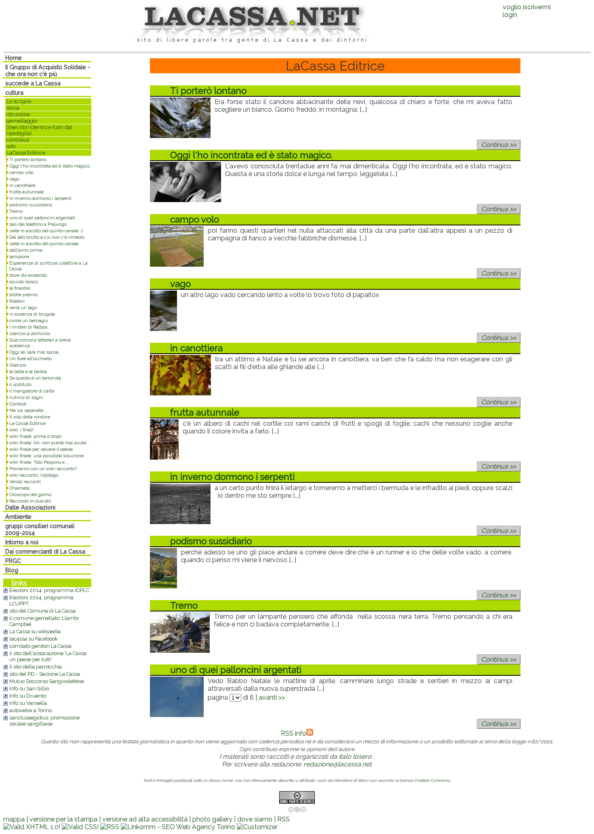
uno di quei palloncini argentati (42, 218)
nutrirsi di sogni (26, 397)
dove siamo (254, 819)
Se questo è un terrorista (35, 378)
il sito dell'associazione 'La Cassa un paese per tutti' (47, 656)
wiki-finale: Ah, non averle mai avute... (49, 443)
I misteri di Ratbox (28, 327)
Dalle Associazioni (30, 507)
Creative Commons (432, 780)
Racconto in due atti (30, 501)
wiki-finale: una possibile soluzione (46, 455)
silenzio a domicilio (29, 333)
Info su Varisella (28, 703)
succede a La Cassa (33, 83)
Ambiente (18, 516)
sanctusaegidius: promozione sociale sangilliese (44, 721)
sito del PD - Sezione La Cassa (44, 674)
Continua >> (498, 145)
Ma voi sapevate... (28, 410)
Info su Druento (27, 696)
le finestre (19, 288)
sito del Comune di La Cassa (42, 611)
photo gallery (212, 819)
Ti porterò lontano (27, 159)
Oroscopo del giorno (30, 494)
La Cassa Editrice (27, 423)
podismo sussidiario (30, 205)
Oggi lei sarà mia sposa (34, 352)
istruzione (18, 114)
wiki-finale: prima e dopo (35, 436)
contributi (17, 140)
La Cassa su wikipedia (35, 631)
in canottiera (22, 185)
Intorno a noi (21, 542)
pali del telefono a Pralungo (38, 224)
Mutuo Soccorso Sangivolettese (46, 681)
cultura (14, 92)
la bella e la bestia (28, 371)
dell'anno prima (25, 250)
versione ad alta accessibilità (144, 819)
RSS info (293, 733)
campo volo (21, 172)
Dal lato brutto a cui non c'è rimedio (46, 237)
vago (14, 179)
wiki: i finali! (21, 430)
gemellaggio (21, 121)
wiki (11, 146)
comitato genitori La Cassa (40, 646)
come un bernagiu (28, 320)
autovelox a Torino (30, 710)
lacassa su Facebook (33, 639)
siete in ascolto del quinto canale (43, 243)
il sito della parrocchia (35, 667)
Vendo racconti (25, 481)
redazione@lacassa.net (337, 764)
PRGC (13, 560)
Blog (11, 570)
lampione (19, 256)
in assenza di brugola (32, 314)
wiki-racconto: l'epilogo (33, 475)
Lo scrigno (18, 101)
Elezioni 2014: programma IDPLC (49, 590)
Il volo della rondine (29, 417)
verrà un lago (23, 307)
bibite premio (23, 294)
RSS (283, 819)
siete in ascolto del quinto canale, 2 (46, 230)
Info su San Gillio (29, 688)
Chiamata (19, 488)
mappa (14, 819)
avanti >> (272, 697)
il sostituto (20, 384)
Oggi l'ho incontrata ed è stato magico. (50, 166)
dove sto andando (28, 275)
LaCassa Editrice (25, 153)
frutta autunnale (26, 192)
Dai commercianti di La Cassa (45, 551)
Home (13, 57)
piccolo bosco (23, 281)
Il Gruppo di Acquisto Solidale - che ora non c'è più (47, 70)
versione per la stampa (63, 819)
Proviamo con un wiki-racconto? (43, 468)
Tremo (16, 211)
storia (12, 108)
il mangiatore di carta (31, 391)
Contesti (18, 404)
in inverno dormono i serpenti (40, 198)
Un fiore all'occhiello (30, 358)
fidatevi (17, 301)
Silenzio (17, 365)
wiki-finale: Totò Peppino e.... (39, 462)
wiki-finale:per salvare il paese (41, 449)
